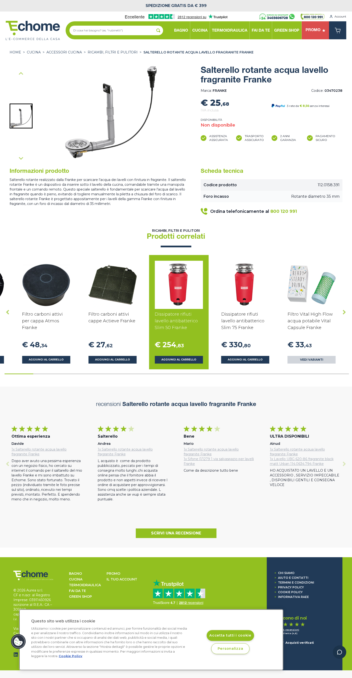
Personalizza (230, 648)
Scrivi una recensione (176, 533)
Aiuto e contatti (291, 577)
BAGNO (75, 573)
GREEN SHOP (80, 596)
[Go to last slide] (7, 312)
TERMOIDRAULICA (85, 585)
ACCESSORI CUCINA (64, 52)
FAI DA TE (77, 591)
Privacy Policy (289, 587)
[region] (151, 639)
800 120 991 (283, 211)
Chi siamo (284, 573)
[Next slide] (21, 158)
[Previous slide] (21, 74)
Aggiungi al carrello (46, 359)
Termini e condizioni (294, 582)
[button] (21, 116)
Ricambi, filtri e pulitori (113, 52)
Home (15, 52)
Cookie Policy (288, 592)
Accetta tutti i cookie (230, 635)
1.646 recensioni (288, 629)
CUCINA (34, 52)
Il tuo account (122, 579)
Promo (113, 573)
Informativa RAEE (291, 597)
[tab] (19, 373)
